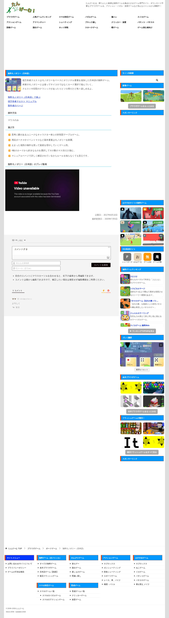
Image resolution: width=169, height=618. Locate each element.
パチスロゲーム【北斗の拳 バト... (144, 301)
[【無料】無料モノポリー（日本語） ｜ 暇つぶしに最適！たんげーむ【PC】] (142, 354)
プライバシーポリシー (17, 568)
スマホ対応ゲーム (66, 17)
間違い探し (76, 576)
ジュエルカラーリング (139, 313)
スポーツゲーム (110, 576)
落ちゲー (75, 564)
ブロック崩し (90, 22)
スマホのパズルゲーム (51, 595)
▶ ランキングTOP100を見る (142, 331)
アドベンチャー (39, 22)
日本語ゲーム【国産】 (49, 572)
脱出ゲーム (37, 27)
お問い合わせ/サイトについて (20, 564)
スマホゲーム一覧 (47, 591)
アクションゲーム (14, 22)
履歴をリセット (142, 370)
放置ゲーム (76, 599)
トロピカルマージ (137, 288)
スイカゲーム (143, 17)
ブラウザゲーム (13, 17)
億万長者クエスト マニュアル (22, 101)
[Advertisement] (84, 49)
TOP (15, 548)
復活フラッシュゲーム (49, 576)
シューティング (65, 22)
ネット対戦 (63, 27)
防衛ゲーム (11, 27)
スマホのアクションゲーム (53, 599)
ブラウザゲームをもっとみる (142, 106)
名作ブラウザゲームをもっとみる (142, 411)
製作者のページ (15, 105)
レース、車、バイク (112, 580)
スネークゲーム (91, 27)
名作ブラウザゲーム (48, 568)
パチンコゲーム (142, 576)
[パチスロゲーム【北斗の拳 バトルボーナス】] (125, 303)
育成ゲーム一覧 (78, 591)
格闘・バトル (109, 584)
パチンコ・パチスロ (146, 22)
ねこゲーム (140, 568)
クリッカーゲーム (79, 595)
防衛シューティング (112, 572)
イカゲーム (140, 572)
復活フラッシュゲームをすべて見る (142, 452)
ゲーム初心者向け (145, 27)
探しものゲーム (78, 572)
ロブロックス (109, 564)
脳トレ (114, 17)
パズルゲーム (90, 17)
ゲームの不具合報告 (16, 572)
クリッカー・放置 (118, 22)
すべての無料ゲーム (48, 564)
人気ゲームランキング (42, 17)
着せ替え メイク (142, 584)
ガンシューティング (112, 568)
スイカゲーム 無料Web (139, 325)
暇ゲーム (115, 27)
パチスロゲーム (142, 580)
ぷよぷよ (134, 276)
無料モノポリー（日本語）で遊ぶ (24, 97)
